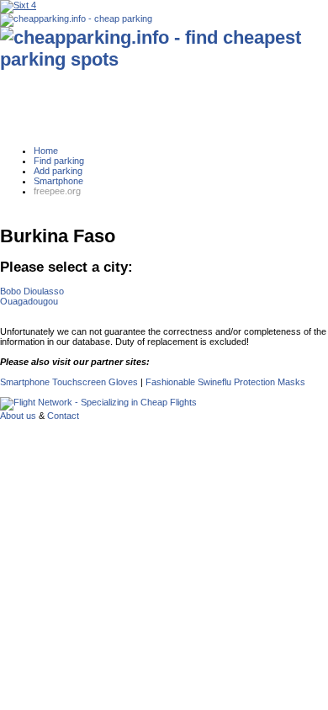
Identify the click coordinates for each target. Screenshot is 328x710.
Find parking (59, 161)
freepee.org (57, 191)
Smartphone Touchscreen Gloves (69, 382)
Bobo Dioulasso (32, 291)
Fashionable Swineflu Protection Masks (225, 382)
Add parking (58, 171)
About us (18, 416)
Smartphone (58, 181)
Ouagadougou (29, 301)
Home (46, 151)
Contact (63, 416)
